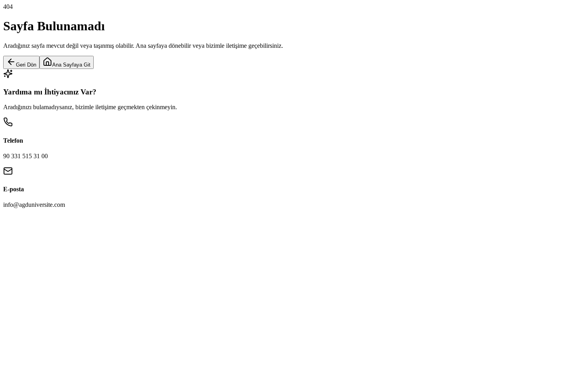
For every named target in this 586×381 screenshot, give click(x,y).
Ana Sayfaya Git (71, 65)
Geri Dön (26, 65)
